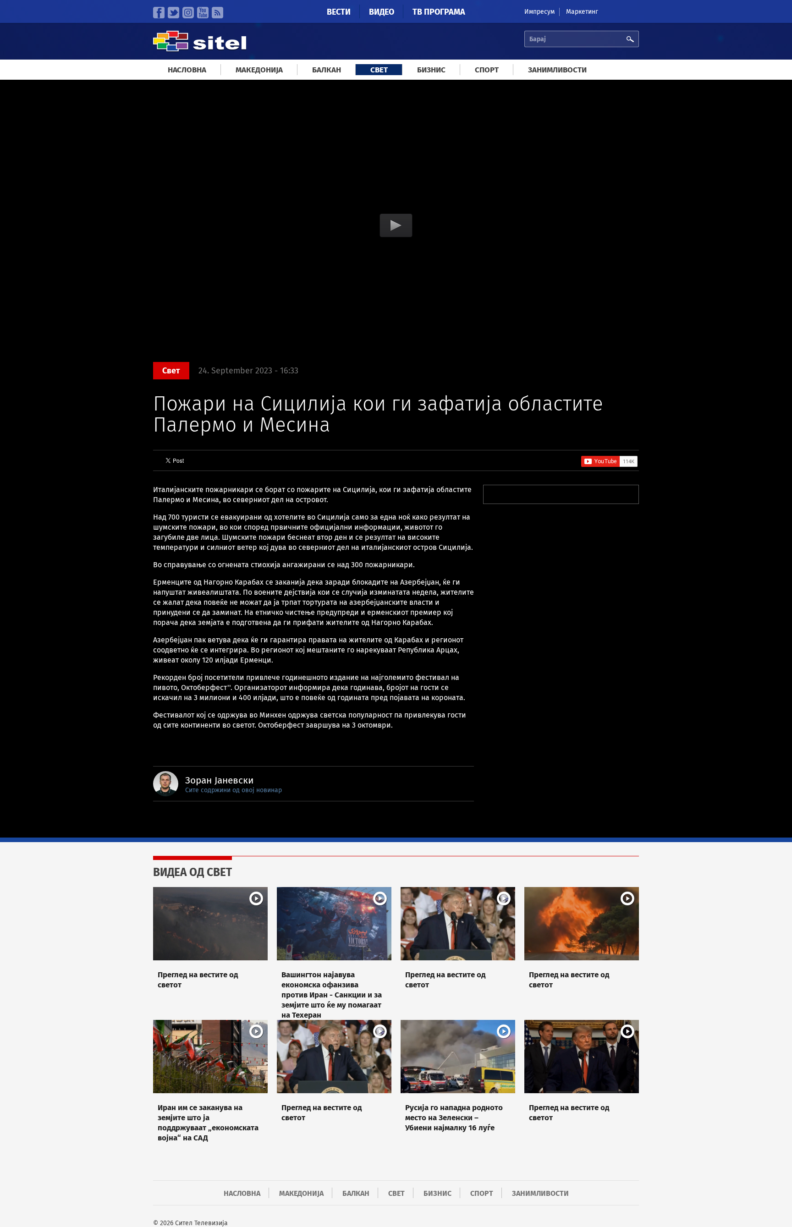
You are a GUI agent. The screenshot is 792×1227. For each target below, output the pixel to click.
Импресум (539, 12)
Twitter (173, 12)
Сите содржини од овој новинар (233, 790)
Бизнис (431, 70)
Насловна (187, 70)
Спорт (487, 70)
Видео (381, 12)
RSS (217, 12)
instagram (188, 12)
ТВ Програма (438, 12)
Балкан (326, 70)
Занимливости (557, 70)
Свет (379, 70)
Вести (339, 12)
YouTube (203, 12)
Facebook (159, 12)
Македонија (259, 70)
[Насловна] (199, 50)
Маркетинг (582, 12)
